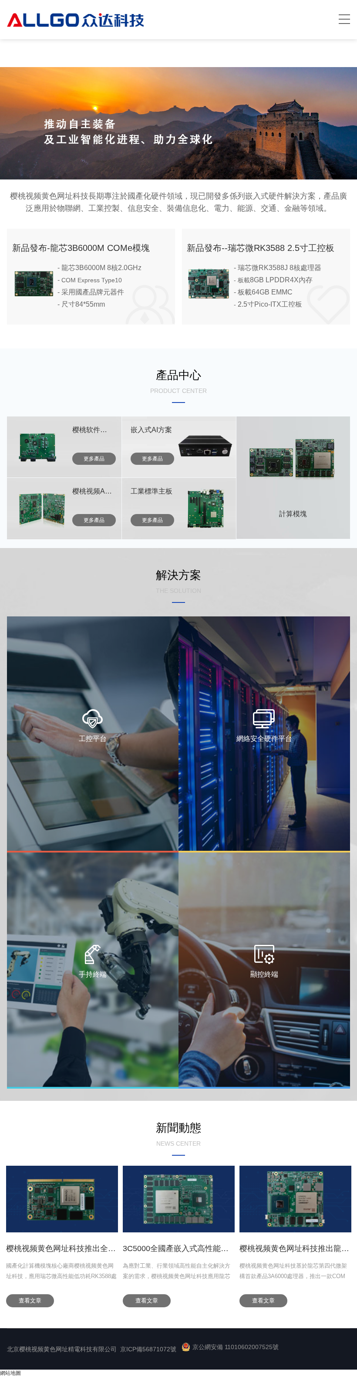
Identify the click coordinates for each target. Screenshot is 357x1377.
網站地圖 (10, 1373)
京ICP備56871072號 (148, 1349)
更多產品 (94, 459)
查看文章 (30, 1300)
